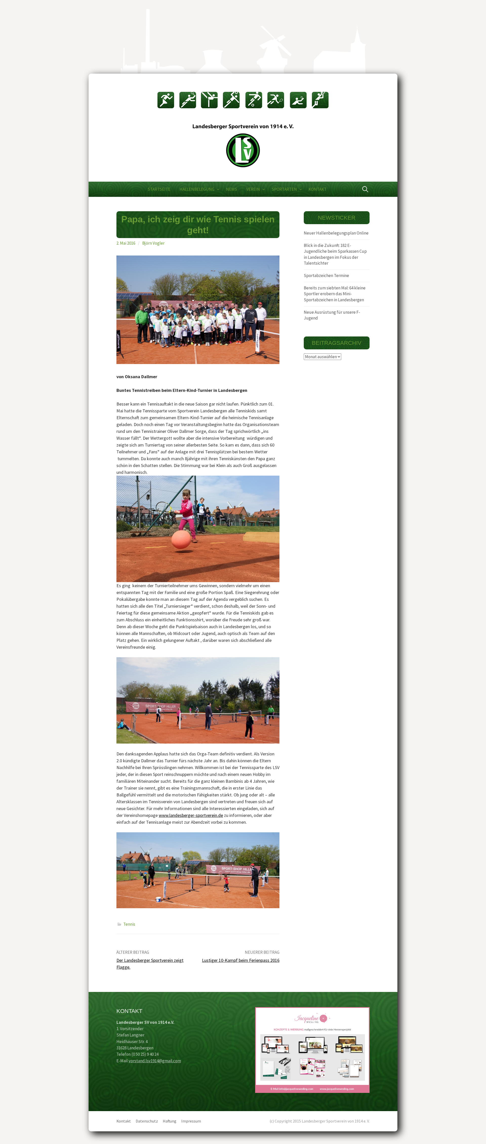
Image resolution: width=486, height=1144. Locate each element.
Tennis (129, 924)
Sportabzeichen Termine (326, 275)
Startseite (159, 189)
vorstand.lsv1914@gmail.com (155, 1061)
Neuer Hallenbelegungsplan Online (336, 233)
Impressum (191, 1121)
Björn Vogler (153, 243)
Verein (253, 189)
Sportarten (284, 189)
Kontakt (318, 189)
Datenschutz (147, 1121)
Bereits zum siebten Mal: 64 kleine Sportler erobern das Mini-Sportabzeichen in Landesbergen (335, 294)
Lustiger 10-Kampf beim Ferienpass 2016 (240, 960)
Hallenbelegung (196, 189)
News (231, 189)
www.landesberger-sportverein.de (191, 815)
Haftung (169, 1121)
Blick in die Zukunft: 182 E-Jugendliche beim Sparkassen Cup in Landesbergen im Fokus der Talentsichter (335, 254)
